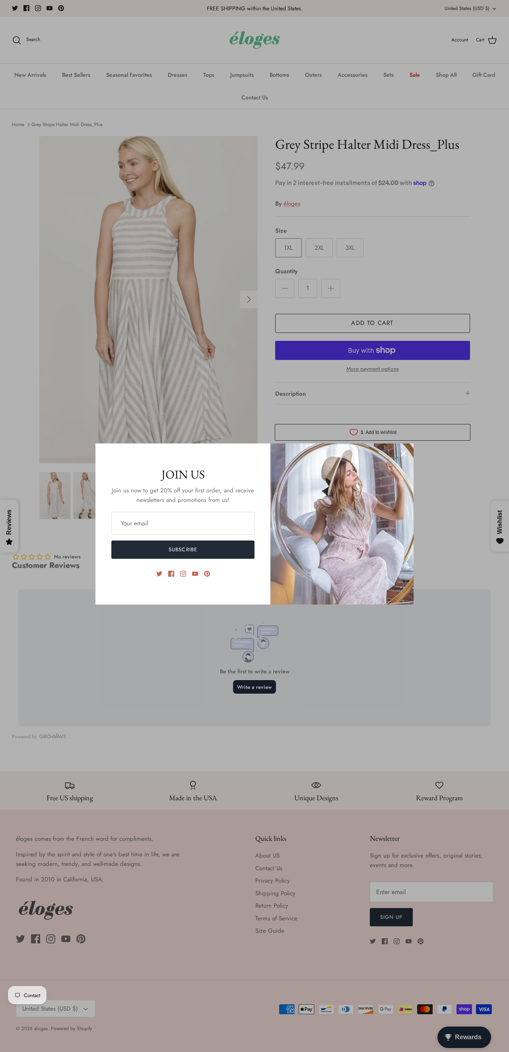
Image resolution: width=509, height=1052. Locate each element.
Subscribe (183, 549)
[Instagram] (183, 574)
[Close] (403, 453)
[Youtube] (195, 574)
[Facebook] (171, 574)
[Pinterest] (207, 574)
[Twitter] (159, 574)
